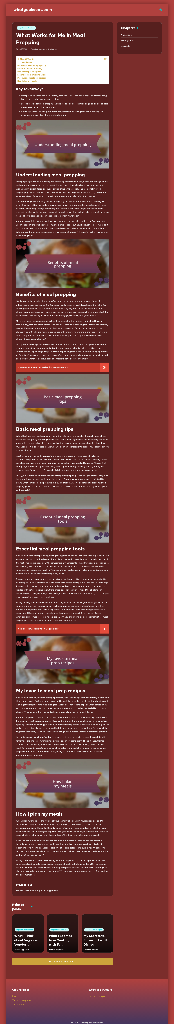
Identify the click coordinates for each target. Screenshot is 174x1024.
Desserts (125, 46)
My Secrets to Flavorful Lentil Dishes (95, 940)
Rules (15, 996)
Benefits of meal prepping (29, 68)
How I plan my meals (27, 81)
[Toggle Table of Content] (104, 59)
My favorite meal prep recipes (31, 78)
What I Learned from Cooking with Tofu (60, 940)
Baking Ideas (127, 40)
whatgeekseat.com (32, 9)
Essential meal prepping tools (31, 75)
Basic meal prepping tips (29, 72)
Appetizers (126, 35)
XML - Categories (21, 1000)
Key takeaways (27, 62)
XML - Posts (18, 1004)
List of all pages (97, 996)
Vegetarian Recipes (26, 28)
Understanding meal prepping (31, 65)
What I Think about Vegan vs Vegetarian (26, 940)
